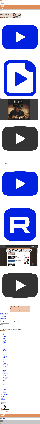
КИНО (3, 361)
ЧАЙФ (3, 391)
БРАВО (3, 347)
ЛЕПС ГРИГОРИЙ (4, 366)
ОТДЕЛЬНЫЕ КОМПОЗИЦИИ (4, 394)
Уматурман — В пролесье (3, 316)
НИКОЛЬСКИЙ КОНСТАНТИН (6, 377)
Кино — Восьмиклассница (3, 320)
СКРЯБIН (4, 385)
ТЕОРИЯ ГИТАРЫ (3, 398)
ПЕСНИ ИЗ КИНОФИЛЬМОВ (4, 393)
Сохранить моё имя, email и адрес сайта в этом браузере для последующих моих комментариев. (11, 329)
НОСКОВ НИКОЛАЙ (5, 378)
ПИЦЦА (3, 382)
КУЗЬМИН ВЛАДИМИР (5, 364)
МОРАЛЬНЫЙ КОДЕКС (5, 373)
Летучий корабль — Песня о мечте (4, 314)
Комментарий (1, 324)
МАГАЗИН (2, 6)
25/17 (3, 333)
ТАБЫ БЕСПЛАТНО (3, 414)
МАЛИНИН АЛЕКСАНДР (5, 369)
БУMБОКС (4, 349)
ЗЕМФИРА (4, 358)
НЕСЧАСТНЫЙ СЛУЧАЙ (5, 376)
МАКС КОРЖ (4, 368)
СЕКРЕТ (3, 384)
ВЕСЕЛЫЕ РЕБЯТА (5, 350)
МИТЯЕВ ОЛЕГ (4, 372)
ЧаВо (2, 8)
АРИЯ (3, 343)
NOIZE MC (4, 338)
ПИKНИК (4, 380)
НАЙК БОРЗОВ (4, 375)
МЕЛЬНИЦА (4, 371)
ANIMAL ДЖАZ (4, 336)
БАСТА (3, 345)
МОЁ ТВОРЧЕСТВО (3, 396)
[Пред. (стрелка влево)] (0, 423)
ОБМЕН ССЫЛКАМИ (3, 416)
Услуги (2, 7)
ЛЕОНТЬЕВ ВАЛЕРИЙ (5, 365)
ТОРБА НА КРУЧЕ (4, 389)
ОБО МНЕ (2, 2)
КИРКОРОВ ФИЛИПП (5, 362)
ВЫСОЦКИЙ (4, 351)
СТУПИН (3, 386)
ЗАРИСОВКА (4, 357)
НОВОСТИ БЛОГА (3, 399)
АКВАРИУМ (4, 341)
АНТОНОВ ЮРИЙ (4, 342)
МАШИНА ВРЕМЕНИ (5, 370)
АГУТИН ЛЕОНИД (4, 340)
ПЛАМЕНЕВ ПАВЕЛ (5, 383)
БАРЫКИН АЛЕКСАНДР (5, 344)
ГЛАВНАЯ (2, 5)
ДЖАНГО (4, 355)
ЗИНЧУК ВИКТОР (4, 359)
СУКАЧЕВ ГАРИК (4, 387)
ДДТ (3, 354)
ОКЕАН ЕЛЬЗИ (4, 379)
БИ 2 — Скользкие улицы (3, 318)
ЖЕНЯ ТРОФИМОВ (5, 356)
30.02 (3, 334)
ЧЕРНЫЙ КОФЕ (4, 392)
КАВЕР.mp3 (2, 415)
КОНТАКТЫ (2, 3)
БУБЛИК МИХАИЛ (5, 348)
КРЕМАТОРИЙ (4, 363)
